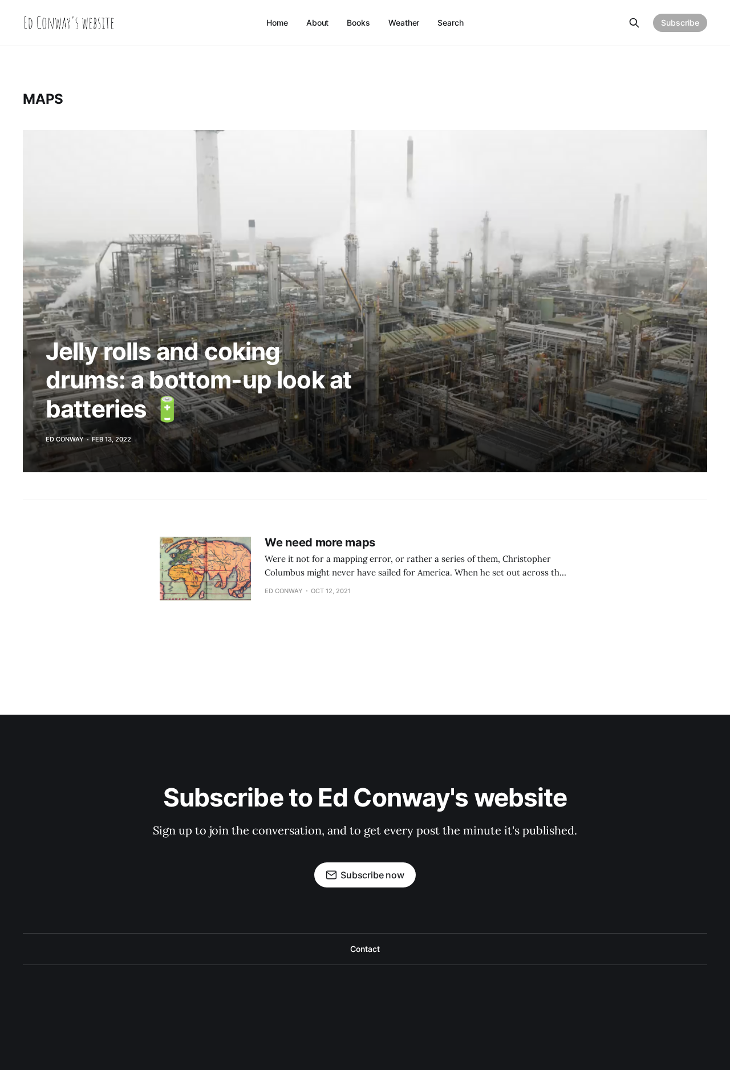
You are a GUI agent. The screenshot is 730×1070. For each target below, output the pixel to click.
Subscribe (680, 22)
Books (358, 22)
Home (277, 22)
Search (450, 22)
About (317, 22)
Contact (364, 949)
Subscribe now (372, 875)
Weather (403, 22)
